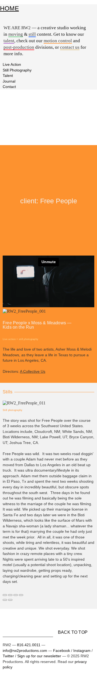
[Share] (10, 595)
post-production (19, 47)
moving (15, 34)
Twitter (8, 656)
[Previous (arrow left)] (5, 600)
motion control (58, 41)
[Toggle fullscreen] (15, 595)
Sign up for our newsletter (39, 656)
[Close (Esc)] (5, 595)
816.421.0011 (28, 645)
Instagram (82, 650)
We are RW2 (17, 27)
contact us (69, 47)
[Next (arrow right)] (10, 600)
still (32, 34)
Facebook (61, 650)
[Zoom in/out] (21, 595)
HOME (9, 8)
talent (9, 41)
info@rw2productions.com (25, 650)
